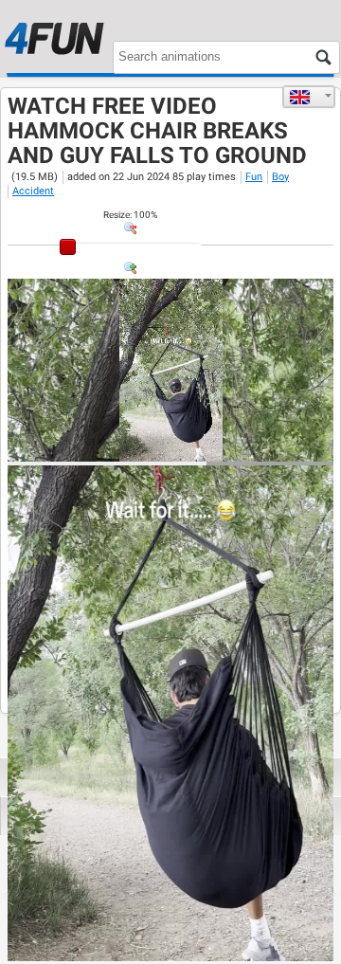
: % (130, 214)
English (308, 96)
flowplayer (198, 446)
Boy (280, 177)
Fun (253, 177)
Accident (33, 191)
